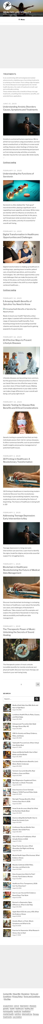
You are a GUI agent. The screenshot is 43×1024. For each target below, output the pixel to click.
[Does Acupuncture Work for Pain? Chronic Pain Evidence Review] (7, 877)
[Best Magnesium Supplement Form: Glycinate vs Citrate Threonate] (7, 783)
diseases (32, 1006)
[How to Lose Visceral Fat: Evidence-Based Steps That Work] (7, 896)
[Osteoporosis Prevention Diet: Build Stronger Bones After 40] (7, 727)
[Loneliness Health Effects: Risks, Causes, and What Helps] (7, 717)
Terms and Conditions (32, 996)
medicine (17, 1011)
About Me (16, 994)
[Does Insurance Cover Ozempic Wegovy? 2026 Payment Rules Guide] (7, 792)
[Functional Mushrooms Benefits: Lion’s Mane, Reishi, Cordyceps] (7, 764)
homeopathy (8, 1011)
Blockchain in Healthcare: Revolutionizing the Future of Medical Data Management (21, 570)
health (12, 1009)
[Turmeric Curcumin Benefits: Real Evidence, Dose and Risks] (7, 774)
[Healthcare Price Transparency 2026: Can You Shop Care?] (7, 886)
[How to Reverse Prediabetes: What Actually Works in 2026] (7, 839)
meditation (26, 1011)
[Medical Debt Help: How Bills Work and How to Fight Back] (7, 708)
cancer (16, 1006)
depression (24, 1006)
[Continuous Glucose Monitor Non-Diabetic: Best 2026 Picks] (7, 830)
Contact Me (7, 994)
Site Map (7, 999)
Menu (23, 19)
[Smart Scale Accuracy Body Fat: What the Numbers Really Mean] (7, 811)
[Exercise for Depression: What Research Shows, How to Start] (7, 933)
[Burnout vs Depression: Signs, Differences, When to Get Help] (7, 905)
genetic (6, 1009)
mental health (8, 1014)
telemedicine (27, 1014)
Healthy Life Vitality (17, 12)
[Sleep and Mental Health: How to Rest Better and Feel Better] (7, 755)
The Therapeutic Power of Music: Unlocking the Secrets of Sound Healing (19, 632)
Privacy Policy (17, 996)
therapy (36, 1014)
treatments (7, 1017)
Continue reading (9, 162)
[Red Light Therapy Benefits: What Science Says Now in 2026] (7, 802)
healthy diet (29, 1009)
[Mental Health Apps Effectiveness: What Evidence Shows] (7, 858)
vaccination (17, 1017)
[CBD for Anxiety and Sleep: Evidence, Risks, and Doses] (7, 736)
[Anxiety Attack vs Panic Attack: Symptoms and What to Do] (7, 924)
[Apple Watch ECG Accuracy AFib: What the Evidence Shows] (7, 914)
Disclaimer (25, 994)
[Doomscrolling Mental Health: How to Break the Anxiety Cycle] (7, 821)
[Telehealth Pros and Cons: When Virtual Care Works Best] (7, 746)
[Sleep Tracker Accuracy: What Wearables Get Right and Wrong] (7, 849)
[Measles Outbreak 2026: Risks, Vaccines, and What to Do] (7, 868)
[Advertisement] (21, 46)
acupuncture (8, 1006)
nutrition (18, 1014)
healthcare (19, 1009)
